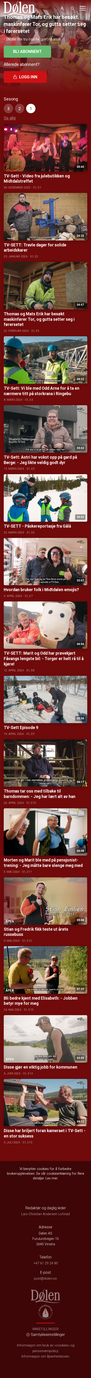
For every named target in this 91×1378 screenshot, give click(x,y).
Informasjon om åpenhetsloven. (45, 1356)
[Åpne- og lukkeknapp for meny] (82, 8)
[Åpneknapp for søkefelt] (72, 8)
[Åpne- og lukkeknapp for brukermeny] (62, 8)
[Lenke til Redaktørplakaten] (45, 1312)
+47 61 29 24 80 (45, 1263)
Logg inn (28, 77)
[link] (19, 8)
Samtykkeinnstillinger (48, 1334)
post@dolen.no (45, 1279)
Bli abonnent (27, 51)
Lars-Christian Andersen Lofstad (45, 1214)
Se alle (10, 118)
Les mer (51, 1178)
